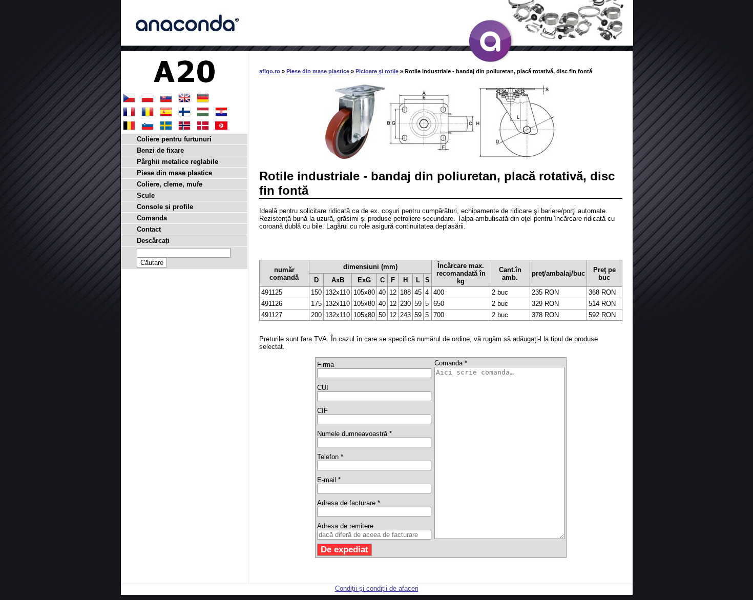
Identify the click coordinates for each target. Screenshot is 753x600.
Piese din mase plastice (317, 71)
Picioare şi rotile (377, 71)
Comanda (152, 218)
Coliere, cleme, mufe (169, 184)
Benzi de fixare (160, 150)
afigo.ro (269, 71)
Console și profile (165, 207)
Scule (146, 195)
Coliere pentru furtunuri (174, 139)
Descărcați (153, 240)
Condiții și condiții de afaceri (377, 588)
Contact (149, 229)
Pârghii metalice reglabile (177, 161)
